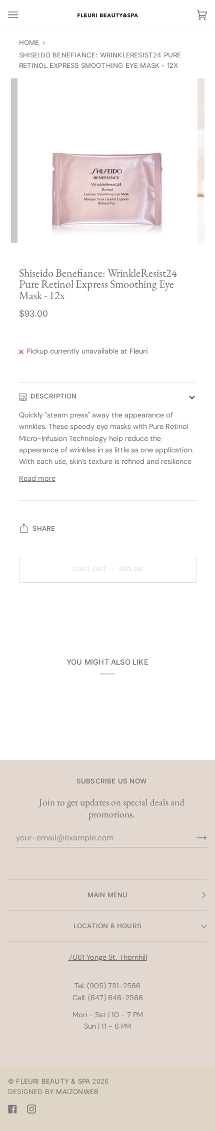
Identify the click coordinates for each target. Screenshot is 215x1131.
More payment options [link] (57, 629)
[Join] (193, 838)
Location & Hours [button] (108, 926)
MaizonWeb (77, 1092)
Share (44, 528)
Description (53, 396)
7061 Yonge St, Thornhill (107, 957)
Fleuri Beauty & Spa (53, 1081)
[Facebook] (12, 1109)
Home (29, 42)
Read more (37, 478)
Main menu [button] (108, 895)
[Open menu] (23, 14)
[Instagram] (31, 1109)
